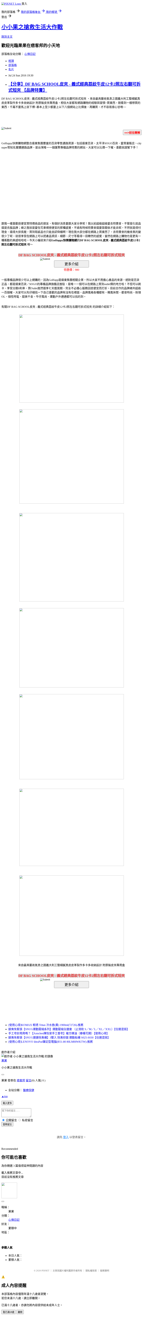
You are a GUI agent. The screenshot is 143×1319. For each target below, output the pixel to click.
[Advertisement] (42, 180)
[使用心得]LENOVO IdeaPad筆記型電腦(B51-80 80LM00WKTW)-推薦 (50, 1041)
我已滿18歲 (8, 1312)
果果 (4, 1060)
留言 (28, 1080)
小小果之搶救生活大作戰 (32, 27)
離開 (20, 1312)
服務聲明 (104, 1270)
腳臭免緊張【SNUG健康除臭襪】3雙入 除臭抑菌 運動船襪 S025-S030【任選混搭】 (59, 1037)
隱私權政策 (91, 1270)
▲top (4, 1096)
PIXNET (45, 1270)
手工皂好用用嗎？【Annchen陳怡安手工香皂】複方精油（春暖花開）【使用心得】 (58, 1033)
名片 (11, 69)
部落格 (12, 65)
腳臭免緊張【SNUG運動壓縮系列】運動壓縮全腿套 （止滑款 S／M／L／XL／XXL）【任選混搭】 (68, 1029)
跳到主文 (7, 36)
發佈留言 (7, 1124)
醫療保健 (28, 1090)
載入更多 (7, 1103)
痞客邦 (21, 1080)
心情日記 (30, 54)
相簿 (11, 60)
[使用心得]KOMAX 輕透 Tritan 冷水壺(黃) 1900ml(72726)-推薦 (45, 1024)
